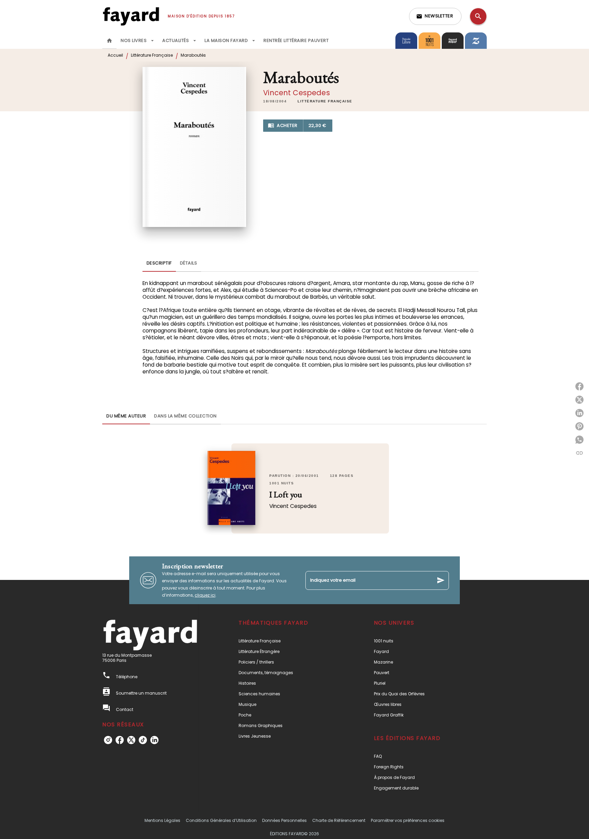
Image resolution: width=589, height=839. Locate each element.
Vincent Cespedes (296, 93)
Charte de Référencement (338, 820)
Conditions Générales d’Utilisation (221, 820)
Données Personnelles (284, 820)
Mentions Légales (162, 820)
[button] (435, 16)
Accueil (115, 55)
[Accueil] (131, 16)
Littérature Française (152, 55)
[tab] (109, 40)
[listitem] (108, 740)
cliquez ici (205, 595)
